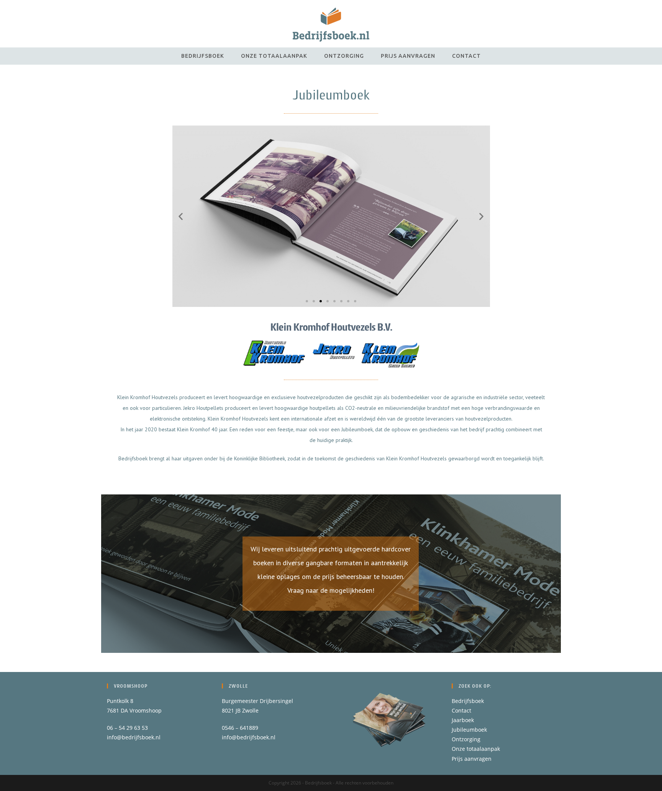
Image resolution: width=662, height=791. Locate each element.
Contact (461, 710)
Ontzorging (466, 739)
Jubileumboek (469, 729)
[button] (180, 216)
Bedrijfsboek (468, 701)
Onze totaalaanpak (476, 748)
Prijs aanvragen (472, 758)
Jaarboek (463, 720)
